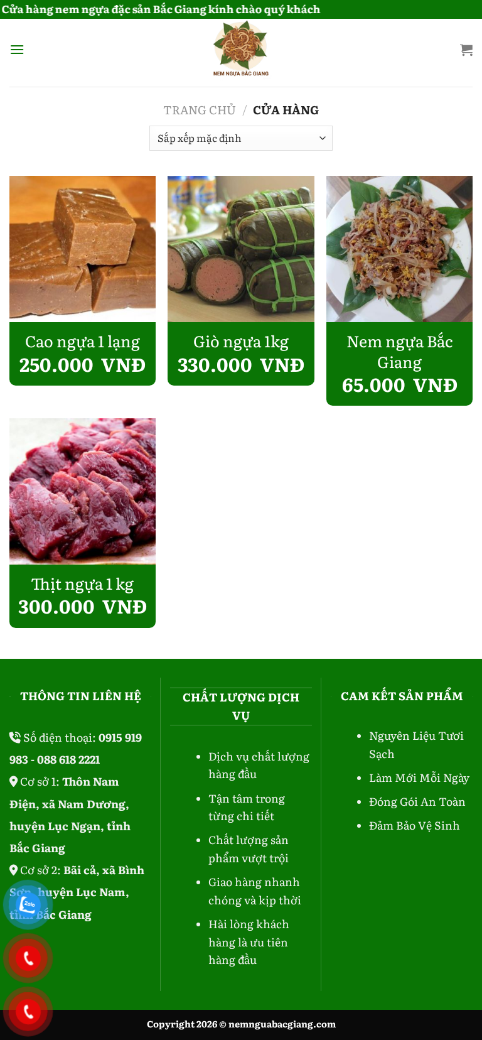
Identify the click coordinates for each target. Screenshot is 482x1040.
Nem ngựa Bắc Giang (399, 351)
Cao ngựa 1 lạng (82, 341)
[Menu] (16, 49)
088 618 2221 (68, 758)
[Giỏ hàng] (466, 49)
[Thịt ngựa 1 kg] (82, 491)
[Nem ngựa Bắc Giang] (399, 249)
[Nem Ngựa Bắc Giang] (241, 50)
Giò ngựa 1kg (241, 341)
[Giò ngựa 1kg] (241, 249)
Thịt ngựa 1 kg (82, 583)
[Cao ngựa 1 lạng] (82, 249)
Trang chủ (199, 109)
